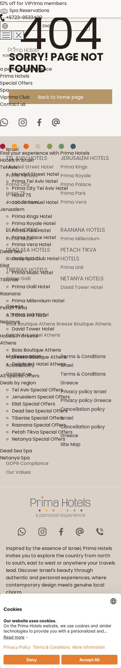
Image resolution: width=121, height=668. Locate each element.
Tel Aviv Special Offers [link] (37, 389)
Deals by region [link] (18, 382)
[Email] (56, 122)
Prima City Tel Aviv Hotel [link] (40, 188)
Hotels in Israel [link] (16, 160)
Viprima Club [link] (15, 97)
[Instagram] (23, 122)
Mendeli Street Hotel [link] (35, 174)
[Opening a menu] (6, 35)
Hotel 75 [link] (21, 195)
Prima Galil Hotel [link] (31, 286)
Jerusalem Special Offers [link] (41, 396)
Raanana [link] (10, 293)
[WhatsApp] (4, 122)
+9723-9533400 (23, 17)
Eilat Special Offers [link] (33, 404)
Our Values (18, 472)
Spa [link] (4, 90)
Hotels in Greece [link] (19, 336)
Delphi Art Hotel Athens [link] (39, 364)
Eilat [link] (5, 265)
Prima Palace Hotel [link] (34, 237)
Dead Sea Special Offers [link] (40, 411)
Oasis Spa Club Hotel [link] (35, 258)
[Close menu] (18, 35)
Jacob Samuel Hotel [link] (35, 202)
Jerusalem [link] (12, 209)
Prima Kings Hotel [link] (32, 216)
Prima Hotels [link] (14, 76)
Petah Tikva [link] (13, 307)
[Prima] (45, 53)
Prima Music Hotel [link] (32, 272)
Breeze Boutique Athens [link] (39, 357)
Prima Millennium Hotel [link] (38, 300)
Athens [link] (8, 343)
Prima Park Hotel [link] (31, 230)
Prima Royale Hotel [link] (34, 223)
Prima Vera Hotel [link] (31, 244)
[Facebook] (39, 122)
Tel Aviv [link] (9, 167)
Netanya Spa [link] (15, 457)
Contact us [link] (13, 104)
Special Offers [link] (16, 83)
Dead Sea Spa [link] (16, 450)
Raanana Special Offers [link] (39, 425)
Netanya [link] (10, 321)
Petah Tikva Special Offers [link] (42, 432)
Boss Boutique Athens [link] (36, 350)
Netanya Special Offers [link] (38, 439)
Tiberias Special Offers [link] (38, 418)
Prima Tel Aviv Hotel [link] (35, 181)
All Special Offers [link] (19, 375)
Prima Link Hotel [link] (30, 314)
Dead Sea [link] (11, 251)
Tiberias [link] (9, 279)
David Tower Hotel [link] (33, 329)
